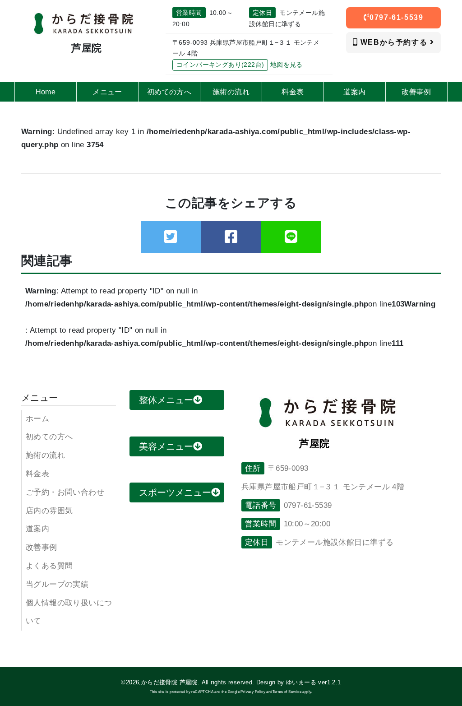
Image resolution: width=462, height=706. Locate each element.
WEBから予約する (394, 42)
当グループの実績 (57, 584)
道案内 (37, 529)
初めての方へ (49, 436)
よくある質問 (49, 566)
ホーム (37, 418)
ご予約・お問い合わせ (65, 492)
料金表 (37, 473)
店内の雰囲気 (49, 510)
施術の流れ (45, 455)
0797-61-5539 (396, 17)
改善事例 (41, 547)
